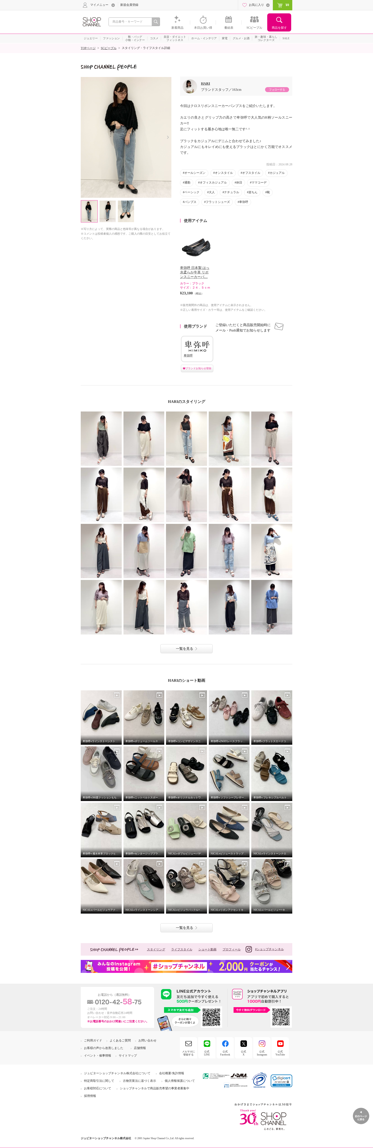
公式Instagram (262, 1053)
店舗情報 (140, 1048)
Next (167, 137)
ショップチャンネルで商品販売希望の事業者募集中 (154, 1088)
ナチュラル (231, 192)
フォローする (277, 89)
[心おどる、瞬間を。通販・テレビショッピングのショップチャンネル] (91, 21)
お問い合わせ (147, 1040)
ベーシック (191, 192)
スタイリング (156, 949)
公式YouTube (280, 1053)
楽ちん (253, 192)
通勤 (187, 182)
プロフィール (232, 949)
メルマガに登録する (188, 1053)
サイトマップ (128, 1055)
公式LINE (207, 1053)
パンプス (190, 202)
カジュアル (277, 172)
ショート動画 (207, 949)
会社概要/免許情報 (171, 1073)
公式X (243, 1053)
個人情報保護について (180, 1080)
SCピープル (109, 48)
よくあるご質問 (120, 1040)
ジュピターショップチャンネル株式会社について (117, 1073)
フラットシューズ (218, 202)
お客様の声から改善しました (103, 1048)
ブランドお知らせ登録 (198, 368)
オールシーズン (194, 172)
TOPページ (88, 48)
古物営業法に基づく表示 (139, 1080)
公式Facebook (225, 1053)
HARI (205, 83)
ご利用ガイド (93, 1040)
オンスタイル (224, 172)
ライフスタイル (181, 949)
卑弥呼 (243, 202)
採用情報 (90, 1096)
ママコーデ (259, 182)
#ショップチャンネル (269, 949)
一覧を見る (184, 648)
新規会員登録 (129, 4)
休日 (239, 182)
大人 (212, 192)
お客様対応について (97, 1088)
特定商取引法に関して (99, 1080)
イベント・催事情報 (97, 1055)
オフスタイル (251, 172)
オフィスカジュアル (213, 182)
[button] (281, 1080)
